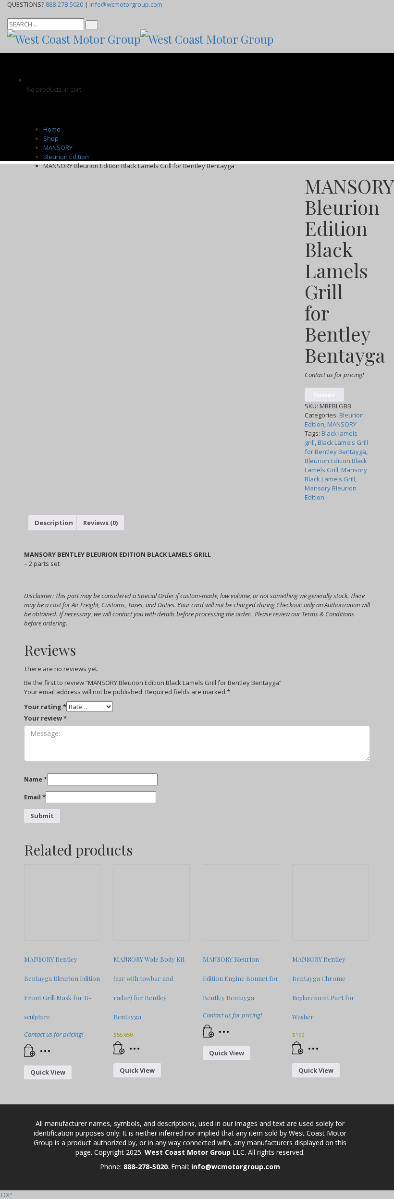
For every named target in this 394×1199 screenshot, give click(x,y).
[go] (92, 24)
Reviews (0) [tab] (100, 522)
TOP (6, 1194)
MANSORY (342, 424)
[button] (119, 1052)
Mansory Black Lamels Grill (336, 474)
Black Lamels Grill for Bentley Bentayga (336, 447)
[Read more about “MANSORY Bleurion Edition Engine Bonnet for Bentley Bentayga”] (208, 1035)
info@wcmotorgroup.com (125, 4)
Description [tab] (54, 522)
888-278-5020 (64, 4)
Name (35, 779)
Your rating (45, 706)
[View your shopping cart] (33, 80)
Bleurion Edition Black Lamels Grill (336, 465)
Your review (45, 718)
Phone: (111, 1166)
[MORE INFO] (48, 1054)
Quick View (47, 1072)
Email (35, 797)
